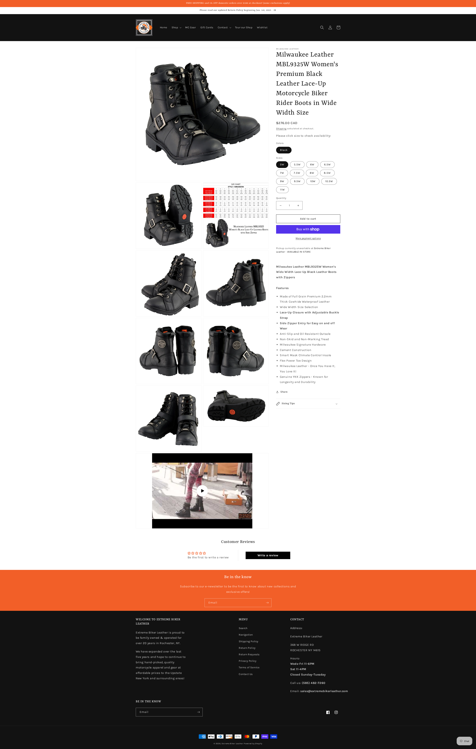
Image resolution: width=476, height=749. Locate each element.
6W (312, 164)
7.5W (297, 173)
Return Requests (249, 654)
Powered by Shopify (253, 743)
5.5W (297, 164)
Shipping (281, 128)
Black (284, 150)
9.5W (297, 181)
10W (313, 181)
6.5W (327, 164)
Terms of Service (249, 667)
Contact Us (246, 674)
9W (282, 181)
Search (243, 628)
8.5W (327, 173)
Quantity (281, 198)
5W (282, 164)
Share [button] (284, 392)
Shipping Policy (248, 641)
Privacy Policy (247, 661)
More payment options (308, 238)
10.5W (329, 181)
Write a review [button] (268, 555)
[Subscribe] (267, 602)
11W (282, 189)
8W (312, 173)
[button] (176, 27)
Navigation (246, 634)
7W (282, 173)
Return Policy (247, 647)
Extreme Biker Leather (232, 743)
